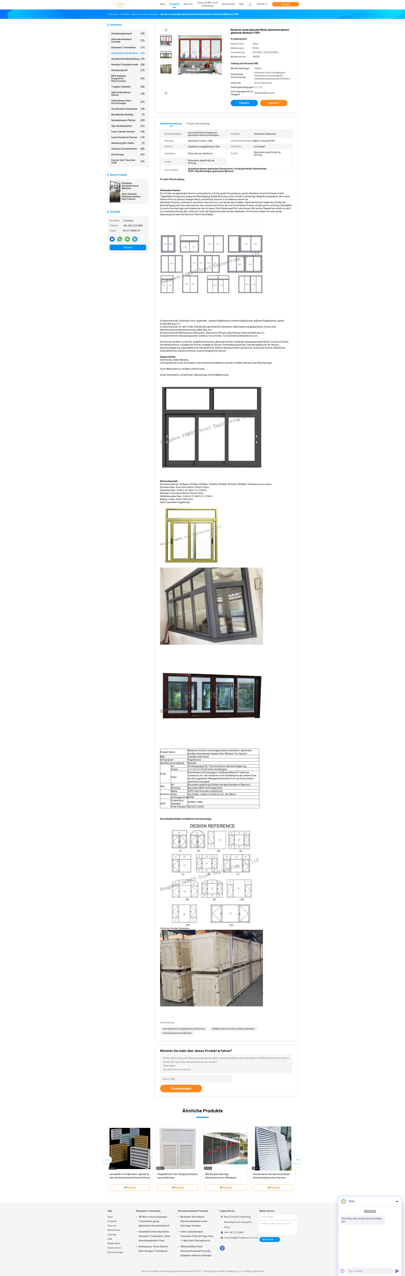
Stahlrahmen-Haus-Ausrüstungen (128, 101)
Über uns (112, 1225)
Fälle (110, 1239)
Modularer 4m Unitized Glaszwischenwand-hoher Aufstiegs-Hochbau (193, 1221)
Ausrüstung (128, 154)
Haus (110, 1217)
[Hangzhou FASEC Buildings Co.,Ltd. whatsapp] (119, 238)
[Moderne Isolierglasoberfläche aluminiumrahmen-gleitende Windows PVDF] (200, 55)
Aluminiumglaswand (128, 33)
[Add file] (342, 1270)
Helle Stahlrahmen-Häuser (128, 93)
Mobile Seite (114, 1243)
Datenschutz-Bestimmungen (115, 1250)
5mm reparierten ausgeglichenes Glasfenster (184, 1029)
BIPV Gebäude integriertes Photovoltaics (128, 78)
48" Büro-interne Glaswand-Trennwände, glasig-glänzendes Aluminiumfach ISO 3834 (155, 1222)
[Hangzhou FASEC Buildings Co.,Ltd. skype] (134, 238)
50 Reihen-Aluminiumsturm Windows (130, 186)
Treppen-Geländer (128, 86)
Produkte (112, 1221)
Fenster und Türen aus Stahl (128, 161)
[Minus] (397, 1201)
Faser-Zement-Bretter (128, 131)
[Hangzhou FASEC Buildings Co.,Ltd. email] (112, 238)
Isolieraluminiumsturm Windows (177, 1033)
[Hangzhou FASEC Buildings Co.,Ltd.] (120, 5)
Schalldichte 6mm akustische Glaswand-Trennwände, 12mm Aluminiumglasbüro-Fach (154, 1236)
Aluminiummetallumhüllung (128, 59)
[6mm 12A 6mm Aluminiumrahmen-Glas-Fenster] (115, 197)
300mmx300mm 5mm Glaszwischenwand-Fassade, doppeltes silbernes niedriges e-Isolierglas (195, 1251)
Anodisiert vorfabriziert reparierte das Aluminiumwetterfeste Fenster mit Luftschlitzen (130, 1178)
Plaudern (285, 4)
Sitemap (112, 1234)
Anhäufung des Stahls (128, 143)
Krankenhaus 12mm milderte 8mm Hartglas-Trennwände (153, 1248)
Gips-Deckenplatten (128, 126)
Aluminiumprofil (128, 70)
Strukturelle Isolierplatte (128, 109)
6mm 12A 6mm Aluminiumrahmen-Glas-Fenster (131, 196)
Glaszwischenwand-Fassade (128, 40)
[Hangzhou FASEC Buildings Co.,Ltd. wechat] (127, 238)
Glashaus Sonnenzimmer (128, 148)
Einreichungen (181, 1088)
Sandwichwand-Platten (128, 120)
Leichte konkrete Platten (128, 137)
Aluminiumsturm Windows (128, 53)
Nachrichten (114, 1230)
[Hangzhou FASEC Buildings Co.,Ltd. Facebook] (222, 1248)
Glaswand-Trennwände (128, 47)
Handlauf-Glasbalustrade (128, 64)
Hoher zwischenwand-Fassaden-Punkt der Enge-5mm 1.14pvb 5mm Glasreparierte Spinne (196, 1236)
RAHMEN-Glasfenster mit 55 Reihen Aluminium (233, 1029)
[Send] (397, 1270)
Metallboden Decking (128, 114)
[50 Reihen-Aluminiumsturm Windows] (115, 186)
